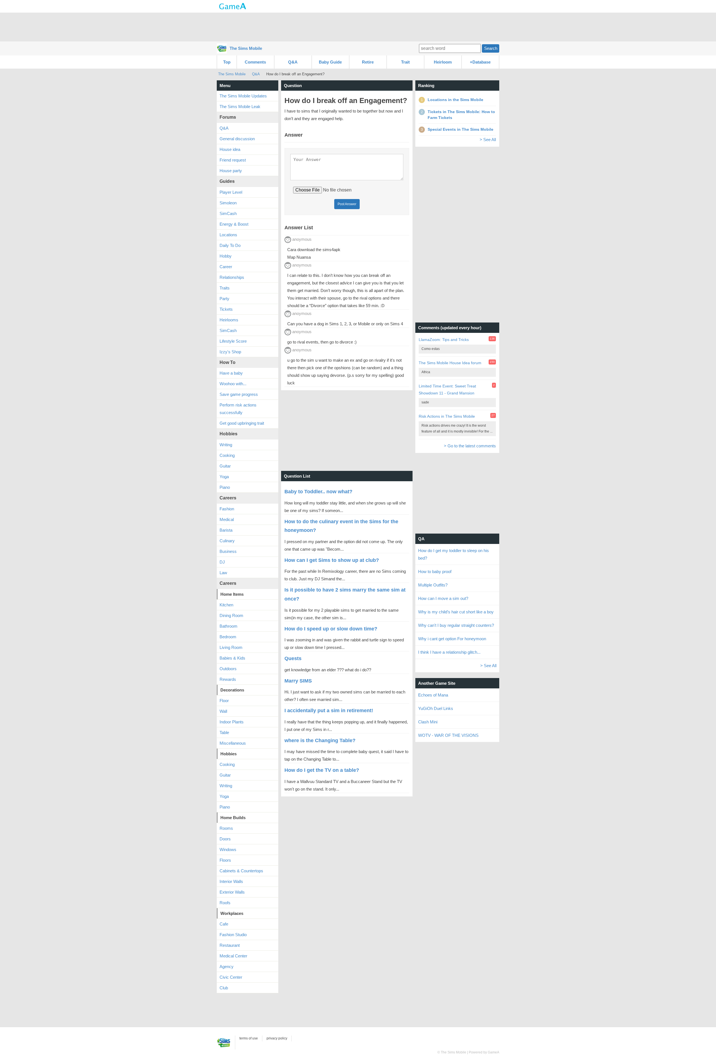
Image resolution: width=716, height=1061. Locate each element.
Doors (225, 838)
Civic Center (231, 977)
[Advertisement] (358, 26)
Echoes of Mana (433, 695)
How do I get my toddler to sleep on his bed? (453, 554)
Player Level (231, 192)
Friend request (233, 160)
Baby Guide (330, 62)
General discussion (237, 138)
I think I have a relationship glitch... (449, 652)
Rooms (226, 828)
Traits (225, 288)
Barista (226, 530)
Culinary (227, 540)
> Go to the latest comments (470, 445)
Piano (225, 487)
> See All (488, 139)
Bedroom (228, 636)
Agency (227, 966)
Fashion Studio (233, 934)
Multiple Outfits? (432, 585)
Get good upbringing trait (242, 423)
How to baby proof (434, 571)
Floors (225, 860)
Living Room (231, 647)
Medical (227, 519)
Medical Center (233, 956)
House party (231, 170)
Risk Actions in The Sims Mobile (447, 416)
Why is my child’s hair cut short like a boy (456, 611)
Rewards (228, 679)
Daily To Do (230, 245)
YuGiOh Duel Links (435, 708)
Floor (224, 700)
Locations (228, 234)
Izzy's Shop (230, 351)
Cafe (224, 924)
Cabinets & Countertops (241, 870)
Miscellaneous (233, 743)
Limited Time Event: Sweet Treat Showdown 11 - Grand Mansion (447, 389)
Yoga (224, 476)
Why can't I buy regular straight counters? (456, 625)
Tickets (226, 309)
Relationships (232, 277)
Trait (405, 62)
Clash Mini (427, 721)
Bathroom (228, 626)
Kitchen (226, 604)
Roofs (225, 902)
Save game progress (239, 394)
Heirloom (443, 62)
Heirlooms (229, 319)
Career (226, 266)
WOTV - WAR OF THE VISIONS (448, 735)
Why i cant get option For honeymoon (452, 638)
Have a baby (231, 373)
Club (224, 987)
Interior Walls (231, 881)
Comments (255, 62)
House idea (230, 149)
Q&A (293, 62)
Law (223, 572)
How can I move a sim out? (443, 598)
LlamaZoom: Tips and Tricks (444, 339)
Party (224, 298)
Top (226, 62)
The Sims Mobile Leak (240, 106)
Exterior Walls (232, 892)
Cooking (227, 455)
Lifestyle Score (233, 341)
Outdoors (228, 668)
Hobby (226, 256)
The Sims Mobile (246, 48)
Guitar (225, 466)
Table (224, 732)
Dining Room (231, 615)
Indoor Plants (232, 721)
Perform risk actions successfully (238, 409)
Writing (226, 444)
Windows (228, 849)
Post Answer (347, 204)
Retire (368, 62)
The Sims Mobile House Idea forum (450, 363)
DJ (222, 562)
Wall (223, 711)
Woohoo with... (233, 383)
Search (490, 48)
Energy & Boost (234, 224)
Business (228, 551)
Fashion (227, 508)
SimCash (228, 213)
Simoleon (228, 202)
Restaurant (230, 945)
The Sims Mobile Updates (243, 96)
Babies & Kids (232, 658)
